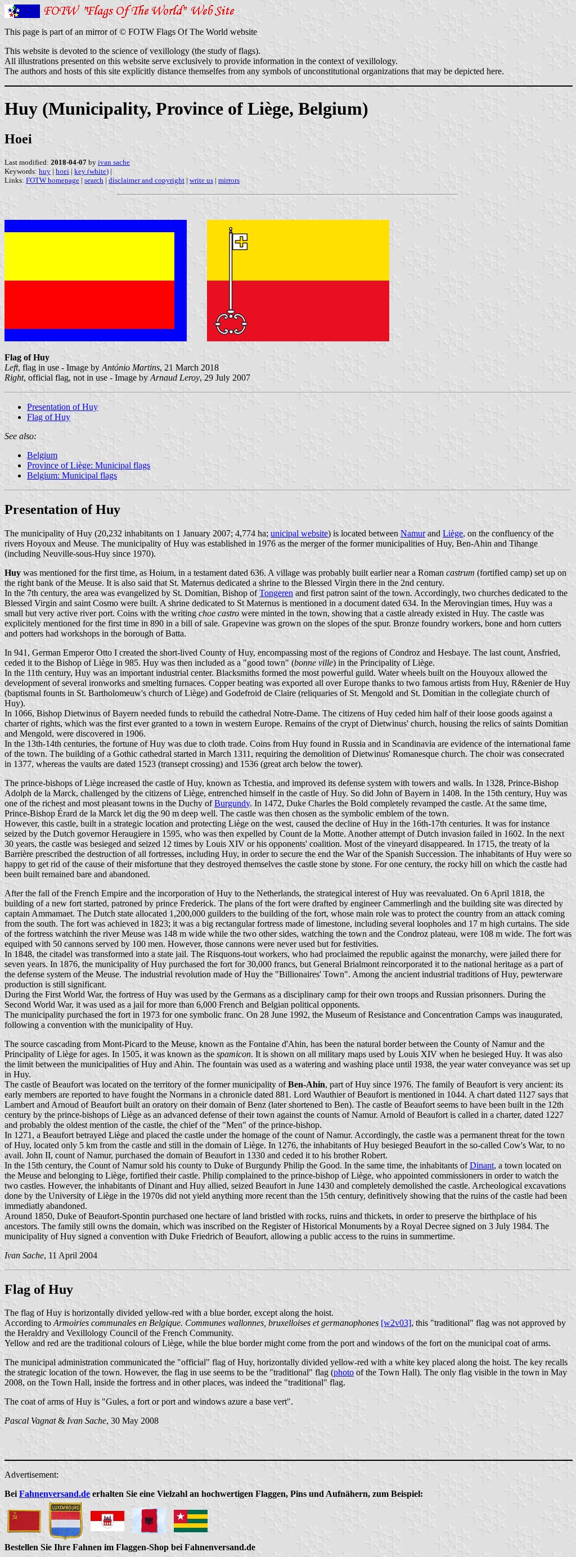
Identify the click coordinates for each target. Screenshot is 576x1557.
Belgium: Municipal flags (72, 475)
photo (344, 1372)
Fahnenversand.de (54, 1494)
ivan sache (114, 162)
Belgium (42, 455)
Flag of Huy (48, 417)
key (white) (91, 171)
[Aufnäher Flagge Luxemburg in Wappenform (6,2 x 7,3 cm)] (66, 1518)
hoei (62, 171)
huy (45, 171)
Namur (412, 533)
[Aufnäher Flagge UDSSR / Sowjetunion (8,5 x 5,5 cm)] (24, 1518)
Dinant (482, 1165)
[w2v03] (396, 1323)
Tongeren (276, 593)
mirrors (229, 180)
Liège (453, 533)
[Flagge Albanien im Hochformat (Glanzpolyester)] (149, 1518)
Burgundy (232, 803)
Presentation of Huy (62, 407)
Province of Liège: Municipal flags (88, 465)
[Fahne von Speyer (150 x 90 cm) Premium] (107, 1518)
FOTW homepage (52, 180)
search (94, 180)
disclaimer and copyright (146, 180)
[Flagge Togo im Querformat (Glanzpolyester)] (190, 1518)
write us (201, 180)
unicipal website (299, 533)
